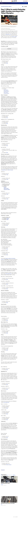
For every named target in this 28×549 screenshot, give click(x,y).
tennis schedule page (8, 273)
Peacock (5, 187)
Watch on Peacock (8, 464)
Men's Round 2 (6, 92)
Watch (7, 63)
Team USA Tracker (10, 169)
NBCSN (8, 218)
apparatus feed (4, 169)
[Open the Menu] (1, 1)
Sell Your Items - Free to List (9, 475)
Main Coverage (6, 188)
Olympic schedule (14, 36)
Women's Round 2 (6, 93)
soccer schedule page (6, 402)
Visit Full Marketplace (14, 475)
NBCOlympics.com (8, 34)
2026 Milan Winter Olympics (6, 6)
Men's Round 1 (6, 89)
